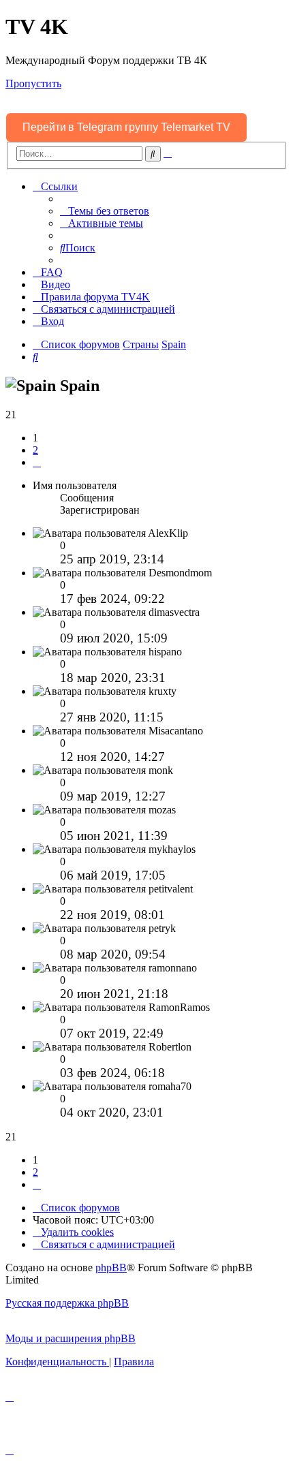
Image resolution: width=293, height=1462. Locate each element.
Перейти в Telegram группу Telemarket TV (126, 127)
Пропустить (33, 83)
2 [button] (35, 450)
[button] (37, 462)
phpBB (111, 1267)
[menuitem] (104, 211)
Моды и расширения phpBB (70, 1338)
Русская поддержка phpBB (67, 1303)
